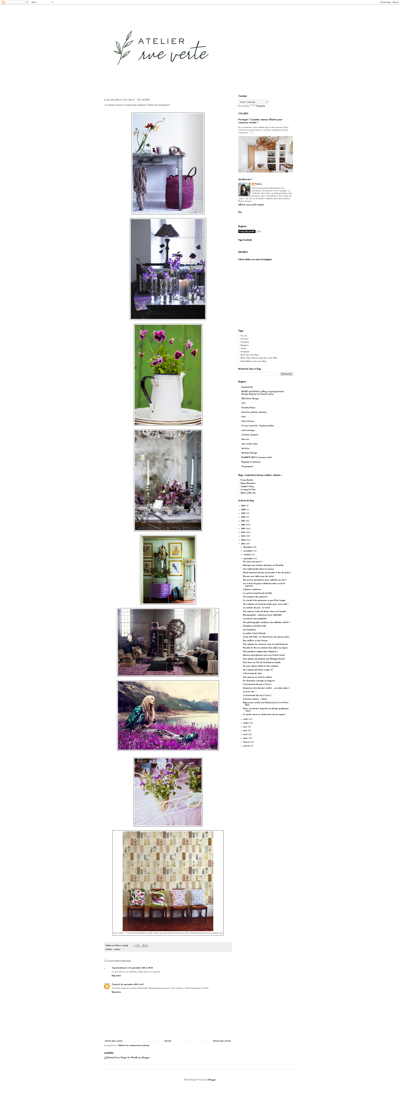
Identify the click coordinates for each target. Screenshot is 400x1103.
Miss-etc (245, 439)
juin (245, 727)
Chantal (116, 984)
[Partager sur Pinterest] (146, 945)
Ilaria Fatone (248, 421)
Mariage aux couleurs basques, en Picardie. (263, 565)
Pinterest (244, 339)
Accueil (168, 1041)
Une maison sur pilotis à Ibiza (257, 677)
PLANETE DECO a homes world (256, 457)
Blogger (212, 1080)
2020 (243, 510)
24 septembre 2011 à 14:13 (132, 984)
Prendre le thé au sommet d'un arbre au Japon (265, 648)
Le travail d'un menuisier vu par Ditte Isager (264, 600)
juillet (246, 723)
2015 (243, 529)
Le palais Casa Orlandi (254, 633)
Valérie (258, 184)
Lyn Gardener (249, 630)
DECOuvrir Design (250, 399)
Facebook (245, 342)
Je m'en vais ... (249, 692)
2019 (243, 513)
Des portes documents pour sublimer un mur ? (264, 580)
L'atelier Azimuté (250, 435)
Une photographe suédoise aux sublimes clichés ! (266, 622)
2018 (243, 517)
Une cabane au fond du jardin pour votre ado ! (265, 604)
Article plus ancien (222, 1041)
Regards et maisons (251, 462)
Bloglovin (245, 345)
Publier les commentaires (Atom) (133, 1046)
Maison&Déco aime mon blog (253, 361)
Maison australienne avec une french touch (264, 655)
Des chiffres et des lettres (255, 641)
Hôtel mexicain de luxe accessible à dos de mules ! (267, 573)
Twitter (244, 348)
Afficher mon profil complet (251, 205)
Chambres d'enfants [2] (254, 626)
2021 (243, 506)
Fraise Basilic (247, 480)
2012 (243, 540)
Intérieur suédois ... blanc (255, 699)
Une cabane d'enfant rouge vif (258, 670)
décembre (248, 547)
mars (245, 738)
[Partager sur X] (140, 945)
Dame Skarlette (248, 483)
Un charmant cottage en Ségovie (259, 681)
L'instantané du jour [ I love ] (257, 684)
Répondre (116, 976)
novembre (248, 551)
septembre (248, 559)
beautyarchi (247, 387)
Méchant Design (249, 453)
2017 (243, 521)
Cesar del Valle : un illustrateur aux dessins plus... (266, 637)
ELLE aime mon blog (249, 355)
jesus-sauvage (248, 430)
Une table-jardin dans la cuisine (258, 569)
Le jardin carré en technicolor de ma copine (264, 715)
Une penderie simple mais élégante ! (260, 652)
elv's (244, 403)
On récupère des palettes (255, 597)
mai (245, 731)
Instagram (245, 352)
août (245, 719)
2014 (243, 532)
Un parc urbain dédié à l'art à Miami (260, 666)
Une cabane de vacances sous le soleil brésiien (265, 644)
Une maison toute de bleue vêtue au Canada (264, 612)
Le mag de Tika (248, 490)
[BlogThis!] (138, 945)
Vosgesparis (247, 467)
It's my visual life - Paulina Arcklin (258, 426)
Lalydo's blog (247, 487)
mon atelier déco (250, 444)
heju (244, 417)
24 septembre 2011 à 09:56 (140, 968)
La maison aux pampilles (255, 619)
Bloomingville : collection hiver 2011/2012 (262, 615)
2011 (243, 544)
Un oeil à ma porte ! (252, 562)
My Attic (246, 448)
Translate (260, 106)
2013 (243, 536)
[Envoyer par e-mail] (135, 945)
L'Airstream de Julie (252, 673)
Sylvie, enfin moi (248, 493)
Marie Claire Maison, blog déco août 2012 (259, 358)
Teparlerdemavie (120, 968)
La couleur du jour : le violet (256, 608)
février (246, 742)
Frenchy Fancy (248, 408)
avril (245, 734)
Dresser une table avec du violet (258, 576)
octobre (247, 555)
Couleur (117, 949)
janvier (246, 746)
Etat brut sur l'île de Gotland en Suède (261, 663)
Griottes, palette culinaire (254, 412)
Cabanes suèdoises (252, 590)
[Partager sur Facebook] (143, 945)
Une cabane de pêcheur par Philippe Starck (264, 659)
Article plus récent (113, 1041)
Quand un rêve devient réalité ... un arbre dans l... (267, 688)
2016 (243, 525)
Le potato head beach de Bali (257, 593)
